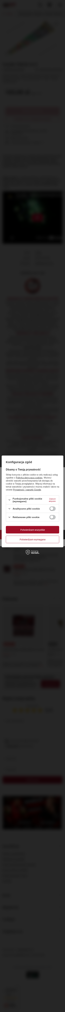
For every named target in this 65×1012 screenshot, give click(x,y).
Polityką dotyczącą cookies (29, 477)
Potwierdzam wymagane (33, 539)
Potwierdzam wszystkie (32, 529)
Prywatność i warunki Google (27, 489)
